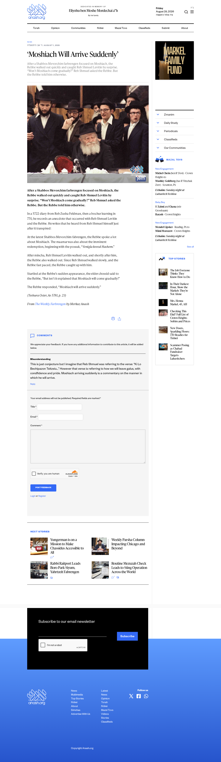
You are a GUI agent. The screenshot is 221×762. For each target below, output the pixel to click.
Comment (36, 426)
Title (33, 407)
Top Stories (77, 699)
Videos (105, 714)
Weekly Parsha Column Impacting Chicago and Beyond (128, 544)
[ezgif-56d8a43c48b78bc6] (174, 60)
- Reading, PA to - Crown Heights (172, 229)
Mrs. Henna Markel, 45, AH (178, 302)
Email (34, 417)
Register (42, 496)
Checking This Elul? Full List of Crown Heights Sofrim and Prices (180, 316)
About (184, 28)
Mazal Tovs (121, 28)
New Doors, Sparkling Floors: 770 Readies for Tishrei (179, 333)
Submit (166, 28)
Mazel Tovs (107, 710)
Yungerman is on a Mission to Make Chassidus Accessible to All (67, 546)
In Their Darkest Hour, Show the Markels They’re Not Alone (179, 289)
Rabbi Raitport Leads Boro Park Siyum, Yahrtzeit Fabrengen (65, 567)
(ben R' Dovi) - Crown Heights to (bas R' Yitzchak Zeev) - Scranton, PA (174, 179)
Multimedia (77, 695)
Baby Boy (160, 202)
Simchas (75, 710)
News (29, 42)
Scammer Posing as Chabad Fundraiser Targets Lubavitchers (179, 351)
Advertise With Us (80, 714)
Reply (32, 384)
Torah (36, 28)
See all (190, 247)
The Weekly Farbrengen (50, 304)
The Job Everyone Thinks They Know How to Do (180, 273)
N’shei (100, 28)
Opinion (55, 28)
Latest (104, 691)
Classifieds (144, 28)
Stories (105, 718)
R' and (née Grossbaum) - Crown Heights (168, 210)
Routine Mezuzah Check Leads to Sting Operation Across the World (129, 567)
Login (32, 496)
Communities (78, 28)
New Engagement (164, 169)
